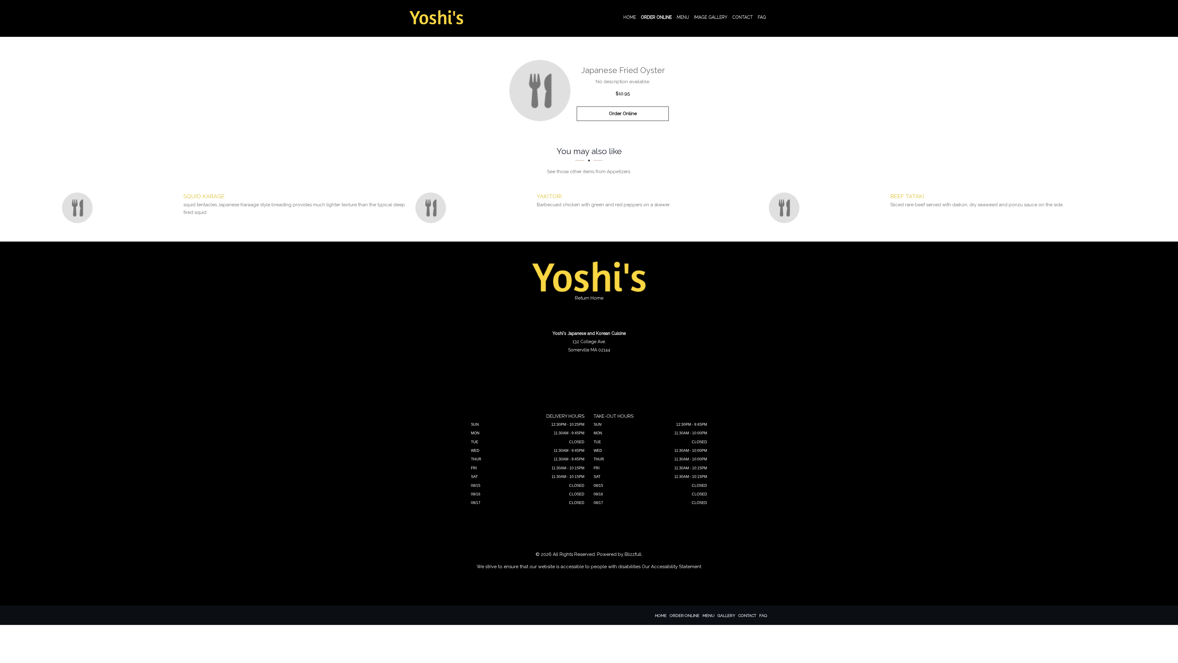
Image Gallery (710, 17)
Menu (683, 17)
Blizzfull (633, 554)
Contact (742, 17)
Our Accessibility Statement (671, 566)
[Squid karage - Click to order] (79, 207)
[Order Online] (540, 90)
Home (629, 17)
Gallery (726, 615)
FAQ (762, 17)
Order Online (656, 17)
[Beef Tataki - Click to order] (786, 207)
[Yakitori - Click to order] (432, 207)
